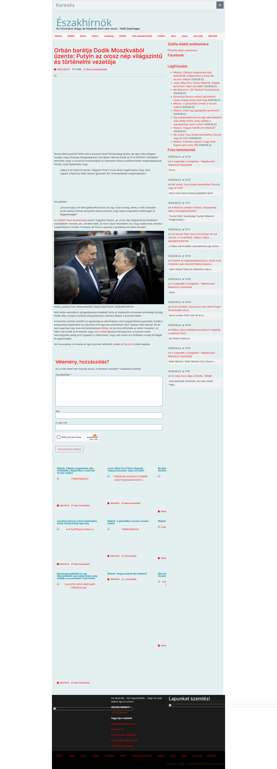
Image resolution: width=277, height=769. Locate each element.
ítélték (104, 328)
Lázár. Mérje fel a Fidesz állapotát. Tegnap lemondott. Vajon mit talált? (125, 469)
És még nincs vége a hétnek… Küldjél (192, 375)
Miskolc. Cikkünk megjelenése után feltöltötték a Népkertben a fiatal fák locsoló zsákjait (75, 470)
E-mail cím (61, 423)
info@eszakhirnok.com (123, 723)
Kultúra (95, 36)
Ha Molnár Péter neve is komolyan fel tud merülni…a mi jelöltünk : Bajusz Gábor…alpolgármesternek (192, 237)
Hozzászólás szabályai (123, 734)
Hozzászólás (63, 374)
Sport (173, 36)
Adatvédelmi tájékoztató (124, 740)
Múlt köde (212, 36)
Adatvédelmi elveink (122, 745)
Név (58, 411)
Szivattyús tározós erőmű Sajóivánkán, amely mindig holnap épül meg (77, 522)
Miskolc (58, 36)
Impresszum (117, 729)
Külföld (122, 36)
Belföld (71, 36)
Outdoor (161, 36)
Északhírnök (84, 22)
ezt (122, 344)
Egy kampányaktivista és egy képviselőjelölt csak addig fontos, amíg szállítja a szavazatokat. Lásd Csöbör (77, 576)
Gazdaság (109, 36)
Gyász (184, 36)
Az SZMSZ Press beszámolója (70, 220)
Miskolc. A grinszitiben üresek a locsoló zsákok (127, 522)
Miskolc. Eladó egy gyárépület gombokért (196, 110)
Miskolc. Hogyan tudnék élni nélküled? (127, 573)
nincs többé (100, 331)
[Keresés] (220, 5)
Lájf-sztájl (198, 36)
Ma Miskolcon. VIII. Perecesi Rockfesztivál (196, 89)
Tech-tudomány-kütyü (142, 36)
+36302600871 (119, 712)
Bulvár (83, 36)
